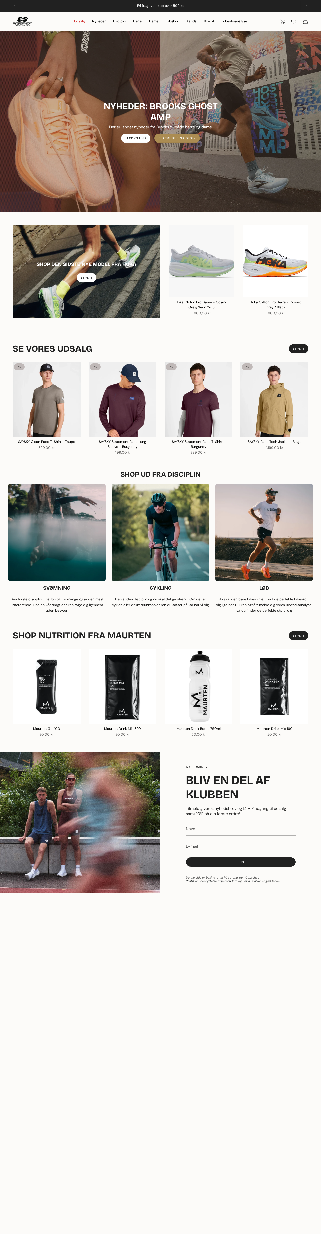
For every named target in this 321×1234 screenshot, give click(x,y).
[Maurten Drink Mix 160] (274, 686)
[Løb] (264, 532)
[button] (119, 21)
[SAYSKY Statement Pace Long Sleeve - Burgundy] (122, 399)
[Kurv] (305, 21)
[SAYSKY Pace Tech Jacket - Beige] (274, 399)
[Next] (306, 6)
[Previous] (15, 6)
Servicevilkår (252, 881)
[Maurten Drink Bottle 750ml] (198, 686)
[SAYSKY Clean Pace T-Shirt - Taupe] (47, 399)
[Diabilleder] (160, 121)
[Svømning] (57, 532)
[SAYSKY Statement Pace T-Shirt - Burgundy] (198, 399)
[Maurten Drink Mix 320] (122, 686)
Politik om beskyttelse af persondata (211, 881)
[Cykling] (160, 532)
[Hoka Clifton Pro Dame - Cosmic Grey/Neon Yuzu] (201, 261)
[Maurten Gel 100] (47, 686)
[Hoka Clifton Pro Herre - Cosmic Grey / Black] (275, 261)
